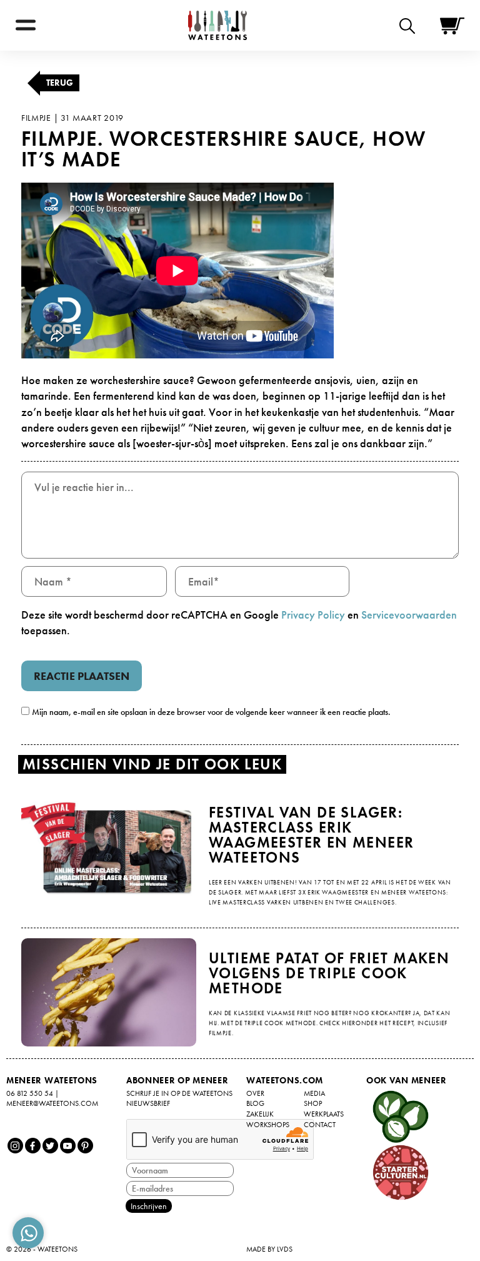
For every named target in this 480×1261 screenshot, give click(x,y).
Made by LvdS (269, 1249)
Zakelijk (260, 1114)
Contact (320, 1125)
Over (255, 1093)
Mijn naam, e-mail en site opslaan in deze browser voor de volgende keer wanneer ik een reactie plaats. (211, 711)
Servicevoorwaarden (409, 614)
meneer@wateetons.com (52, 1103)
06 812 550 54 (29, 1093)
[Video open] (410, 25)
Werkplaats (324, 1114)
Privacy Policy (313, 614)
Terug (59, 82)
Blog (255, 1103)
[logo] (217, 25)
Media (314, 1093)
